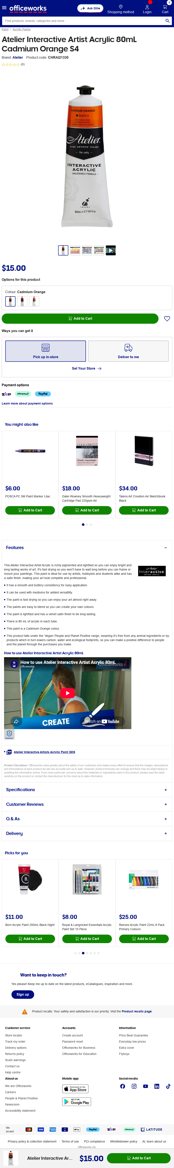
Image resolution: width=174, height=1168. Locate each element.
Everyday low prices (132, 1041)
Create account (72, 1035)
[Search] (168, 21)
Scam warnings (15, 1060)
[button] (4, 8)
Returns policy (14, 1054)
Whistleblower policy (123, 1141)
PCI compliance (94, 1141)
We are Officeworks (18, 1086)
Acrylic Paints (22, 29)
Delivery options (16, 1047)
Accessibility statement (20, 1110)
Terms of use (70, 1141)
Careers (10, 1092)
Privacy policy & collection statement (32, 1141)
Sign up (23, 994)
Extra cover (126, 1047)
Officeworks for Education (79, 1054)
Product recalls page (137, 1011)
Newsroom (12, 1104)
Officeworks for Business (78, 1047)
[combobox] (87, 21)
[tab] (87, 547)
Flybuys (124, 1054)
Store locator (13, 1035)
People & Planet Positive (21, 1098)
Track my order (15, 1041)
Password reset (72, 1041)
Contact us (12, 1066)
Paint (5, 29)
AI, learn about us (154, 1141)
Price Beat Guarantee (133, 1035)
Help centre (13, 1072)
